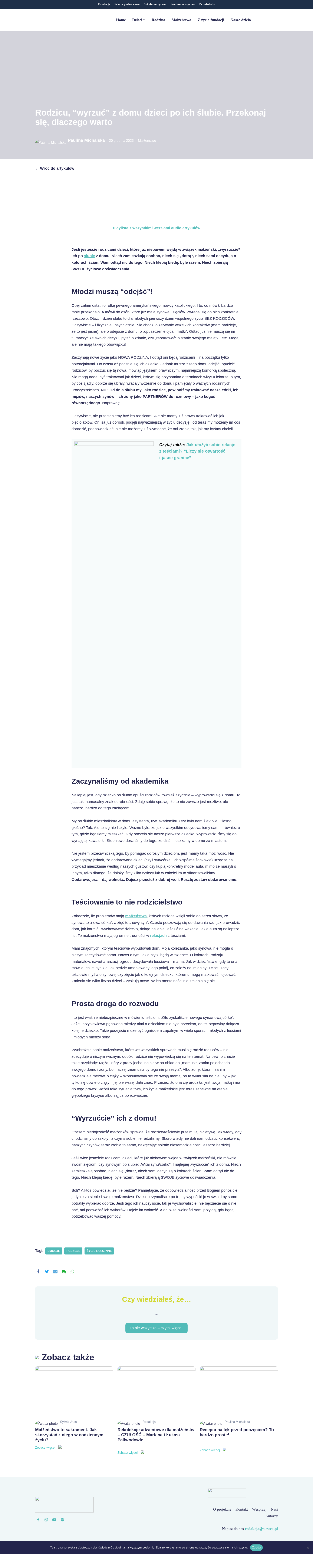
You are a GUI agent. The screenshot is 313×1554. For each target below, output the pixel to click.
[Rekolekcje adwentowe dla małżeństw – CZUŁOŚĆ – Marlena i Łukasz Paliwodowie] (157, 1392)
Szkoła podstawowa (127, 4)
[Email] (55, 1271)
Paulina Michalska (86, 140)
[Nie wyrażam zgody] (308, 1547)
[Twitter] (47, 1271)
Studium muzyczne (183, 4)
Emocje (53, 1251)
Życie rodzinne (99, 1251)
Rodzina (158, 20)
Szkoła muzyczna (155, 4)
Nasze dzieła (241, 20)
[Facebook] (38, 1271)
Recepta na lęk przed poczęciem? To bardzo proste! (237, 1439)
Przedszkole (207, 4)
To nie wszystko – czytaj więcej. (156, 1328)
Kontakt (228, 1512)
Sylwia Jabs (68, 1422)
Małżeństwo (181, 20)
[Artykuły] (62, 1520)
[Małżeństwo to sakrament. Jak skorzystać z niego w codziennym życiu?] (74, 1392)
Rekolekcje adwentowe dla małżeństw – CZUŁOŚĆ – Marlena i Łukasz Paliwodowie (156, 1441)
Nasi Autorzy (267, 1512)
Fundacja (104, 4)
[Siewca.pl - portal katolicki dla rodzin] (61, 20)
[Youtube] (54, 1520)
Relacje (73, 1251)
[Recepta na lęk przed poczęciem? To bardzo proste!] (239, 1392)
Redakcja (149, 1422)
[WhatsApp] (72, 1271)
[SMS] (64, 1271)
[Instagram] (46, 1520)
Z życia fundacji (211, 20)
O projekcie (209, 1512)
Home (121, 20)
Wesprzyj (246, 1512)
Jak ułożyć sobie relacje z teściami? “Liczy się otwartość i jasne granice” (197, 451)
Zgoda (256, 1547)
